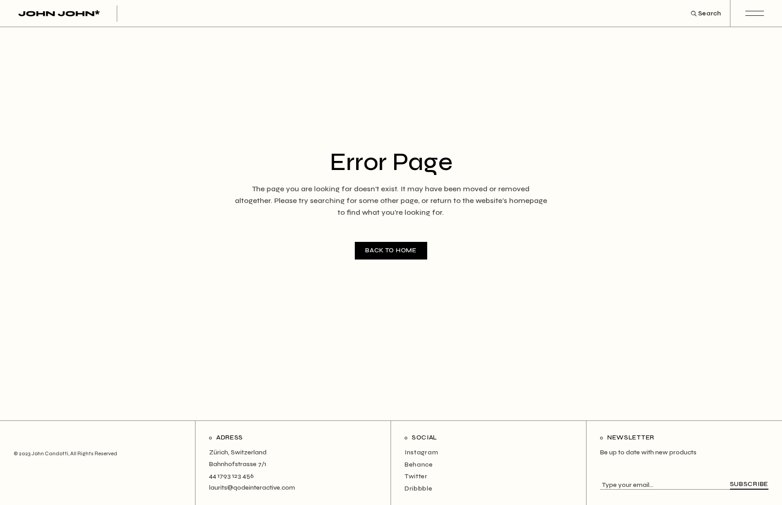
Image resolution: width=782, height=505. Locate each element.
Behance (419, 464)
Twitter (416, 476)
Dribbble (419, 488)
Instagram (421, 452)
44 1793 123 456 (231, 476)
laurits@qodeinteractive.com (252, 487)
